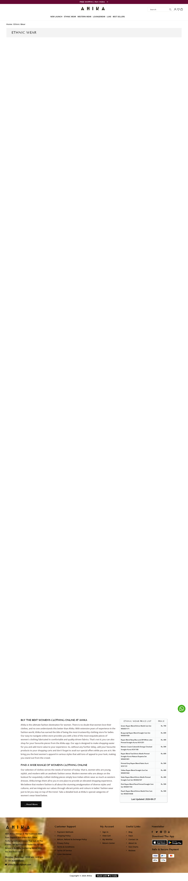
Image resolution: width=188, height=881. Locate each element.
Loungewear (99, 16)
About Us (132, 843)
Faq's (130, 835)
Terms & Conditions (65, 847)
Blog (130, 832)
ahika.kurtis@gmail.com (19, 864)
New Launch (56, 16)
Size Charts (133, 847)
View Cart (106, 835)
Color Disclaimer (64, 854)
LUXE (109, 16)
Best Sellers (119, 16)
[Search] (170, 9)
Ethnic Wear (70, 16)
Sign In (105, 832)
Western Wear (84, 16)
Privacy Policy (63, 843)
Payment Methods (65, 832)
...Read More (31, 804)
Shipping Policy (64, 835)
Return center (108, 843)
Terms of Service (64, 850)
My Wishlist (107, 839)
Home (9, 24)
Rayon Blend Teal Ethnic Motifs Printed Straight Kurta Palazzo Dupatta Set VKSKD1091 (135, 756)
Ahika (89, 875)
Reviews (131, 850)
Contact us (133, 839)
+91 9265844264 (15, 860)
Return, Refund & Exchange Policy (72, 839)
